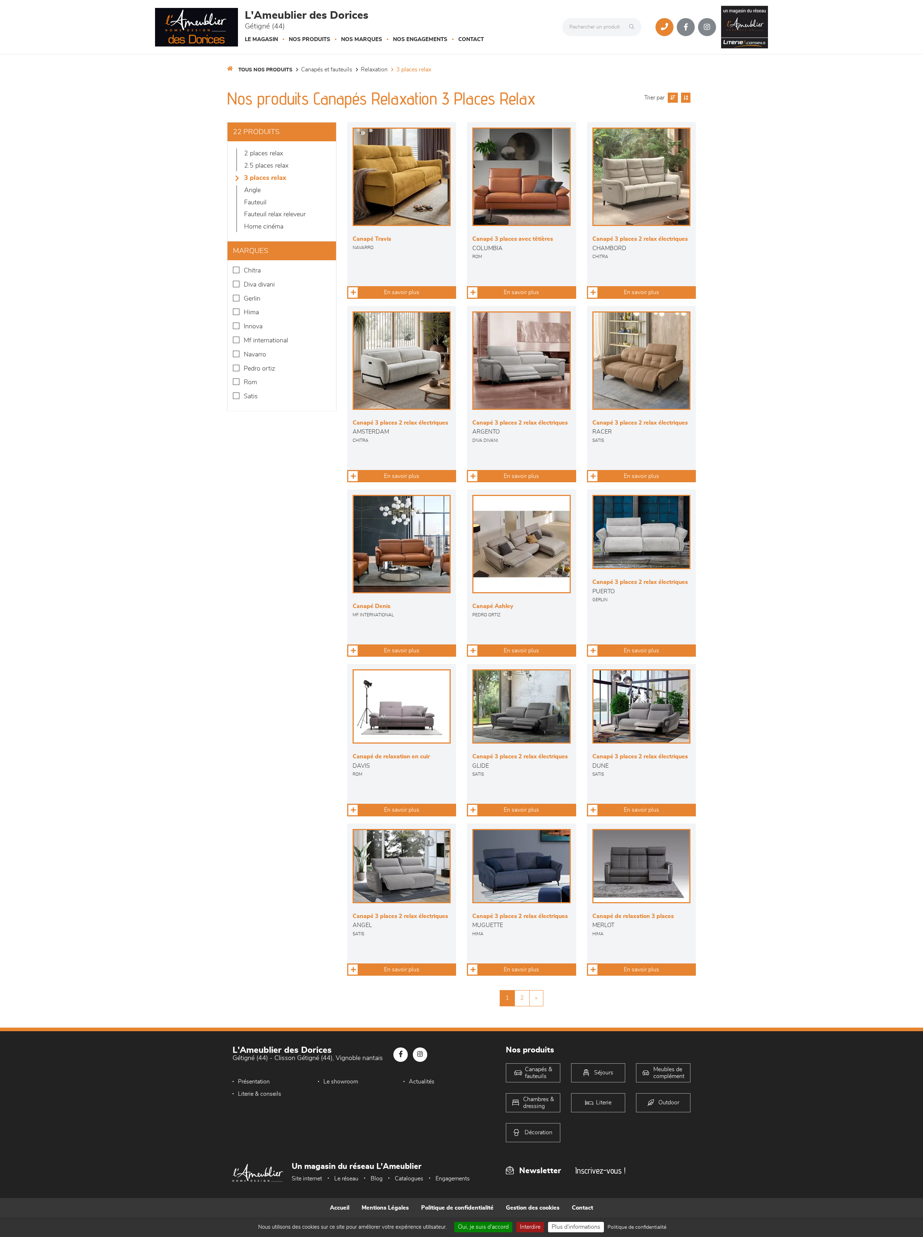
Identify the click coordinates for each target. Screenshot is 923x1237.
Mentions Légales (385, 1208)
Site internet (307, 1178)
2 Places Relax (263, 153)
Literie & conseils (259, 1094)
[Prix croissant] (672, 98)
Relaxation (374, 69)
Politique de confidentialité (457, 1208)
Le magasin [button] (261, 39)
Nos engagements (420, 39)
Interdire (530, 1227)
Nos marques (361, 39)
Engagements (453, 1178)
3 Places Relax (413, 69)
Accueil (339, 1208)
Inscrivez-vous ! (600, 1170)
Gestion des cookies (533, 1208)
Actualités (421, 1082)
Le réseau (346, 1178)
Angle (252, 190)
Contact (471, 39)
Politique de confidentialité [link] (637, 1227)
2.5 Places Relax (266, 166)
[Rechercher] (633, 27)
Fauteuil (255, 202)
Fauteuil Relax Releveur (275, 214)
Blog (377, 1178)
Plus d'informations (576, 1227)
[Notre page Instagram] (707, 27)
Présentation (254, 1082)
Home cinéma (263, 226)
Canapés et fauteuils (326, 69)
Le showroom (340, 1082)
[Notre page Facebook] (686, 27)
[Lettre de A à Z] (684, 98)
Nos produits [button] (309, 39)
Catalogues (409, 1178)
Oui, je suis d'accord (483, 1227)
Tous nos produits (265, 69)
